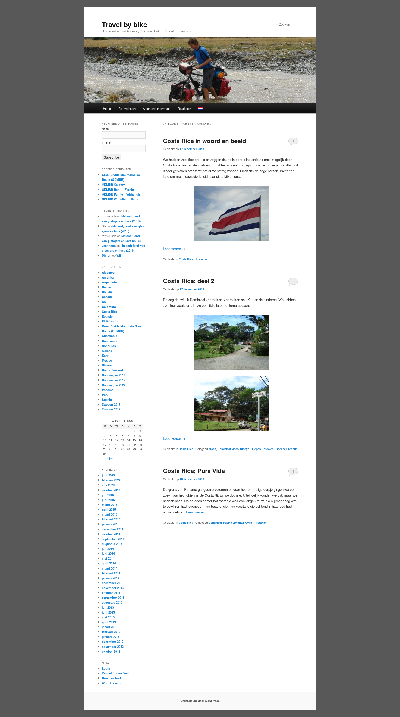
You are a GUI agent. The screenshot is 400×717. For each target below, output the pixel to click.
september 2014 (113, 539)
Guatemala (109, 341)
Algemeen (109, 272)
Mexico (107, 360)
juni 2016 (108, 500)
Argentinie (109, 282)
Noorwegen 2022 (113, 385)
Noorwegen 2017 (113, 380)
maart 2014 (109, 568)
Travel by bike (124, 24)
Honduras (109, 346)
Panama (107, 390)
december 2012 (112, 641)
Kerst (105, 355)
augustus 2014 (112, 544)
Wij (118, 255)
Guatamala (109, 336)
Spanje (107, 399)
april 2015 (109, 509)
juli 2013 (108, 607)
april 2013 (109, 622)
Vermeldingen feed (115, 673)
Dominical (224, 449)
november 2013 (113, 587)
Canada (107, 296)
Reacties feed (111, 678)
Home (107, 108)
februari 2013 (111, 631)
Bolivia (107, 292)
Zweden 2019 (111, 409)
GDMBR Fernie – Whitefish (121, 194)
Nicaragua (109, 365)
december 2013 (112, 583)
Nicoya (244, 449)
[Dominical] (231, 342)
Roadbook (184, 108)
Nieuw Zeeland (112, 370)
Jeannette (109, 245)
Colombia (109, 306)
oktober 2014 (111, 534)
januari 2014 (110, 578)
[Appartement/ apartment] (231, 403)
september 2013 (113, 597)
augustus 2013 (112, 602)
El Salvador (110, 321)
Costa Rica (186, 259)
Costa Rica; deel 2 (188, 280)
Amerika (108, 277)
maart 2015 (109, 514)
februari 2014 (111, 573)
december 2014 (112, 529)
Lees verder (174, 248)
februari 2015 (111, 519)
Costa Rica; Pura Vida (194, 470)
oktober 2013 (111, 592)
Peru (105, 394)
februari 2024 (111, 480)
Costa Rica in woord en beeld (204, 140)
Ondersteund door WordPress (200, 701)
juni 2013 (108, 612)
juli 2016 (108, 495)
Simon (106, 255)
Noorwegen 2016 (113, 375)
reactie (201, 259)
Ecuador (108, 316)
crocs (212, 449)
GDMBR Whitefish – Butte (120, 199)
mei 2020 (108, 485)
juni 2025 (108, 475)
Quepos (256, 449)
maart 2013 (109, 627)
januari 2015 (110, 524)
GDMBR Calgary (113, 184)
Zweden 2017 (111, 404)
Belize (106, 287)
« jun (110, 458)
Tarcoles (268, 449)
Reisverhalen (127, 108)
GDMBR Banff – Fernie (118, 189)
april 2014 (109, 563)
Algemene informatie (156, 108)
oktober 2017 (111, 490)
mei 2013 (108, 617)
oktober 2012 (111, 651)
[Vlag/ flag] (231, 213)
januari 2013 (110, 636)
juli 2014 (108, 548)
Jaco (235, 449)
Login (106, 668)
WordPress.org (112, 683)
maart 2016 (109, 504)
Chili (105, 302)
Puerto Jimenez (233, 522)
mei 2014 (108, 558)
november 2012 (113, 646)
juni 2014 (108, 553)
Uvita (248, 522)
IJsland (107, 350)
